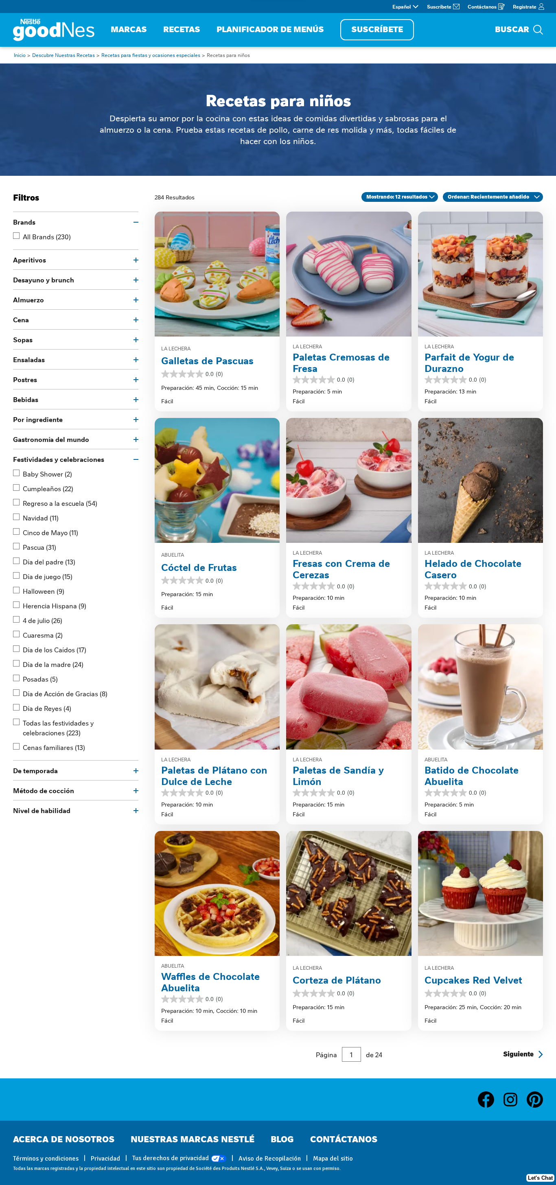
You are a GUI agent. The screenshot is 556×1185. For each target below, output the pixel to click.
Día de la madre (53, 664)
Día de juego (47, 576)
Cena (21, 319)
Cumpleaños (48, 488)
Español (401, 6)
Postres (25, 379)
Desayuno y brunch (43, 279)
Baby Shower (47, 473)
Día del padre (49, 561)
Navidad (41, 517)
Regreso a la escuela (60, 502)
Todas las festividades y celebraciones (58, 727)
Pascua (39, 546)
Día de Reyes (47, 708)
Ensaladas (29, 359)
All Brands (47, 236)
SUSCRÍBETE (377, 29)
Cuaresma (43, 634)
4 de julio (42, 620)
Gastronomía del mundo (51, 439)
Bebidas (25, 399)
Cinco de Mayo (50, 532)
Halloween (43, 590)
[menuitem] (129, 30)
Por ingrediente (38, 419)
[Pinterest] (535, 1099)
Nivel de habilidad (41, 810)
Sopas (23, 339)
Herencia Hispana (54, 605)
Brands (24, 221)
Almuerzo (28, 299)
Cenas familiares (54, 747)
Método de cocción (43, 790)
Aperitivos (29, 259)
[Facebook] (490, 1099)
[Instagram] (514, 1099)
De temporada (35, 770)
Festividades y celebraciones (58, 459)
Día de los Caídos (54, 649)
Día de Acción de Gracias (65, 693)
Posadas (40, 678)
